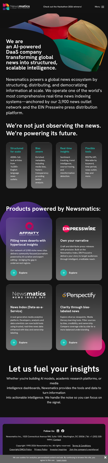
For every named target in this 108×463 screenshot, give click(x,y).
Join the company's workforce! (84, 449)
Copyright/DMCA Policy (20, 449)
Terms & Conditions (81, 445)
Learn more (62, 460)
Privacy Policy (40, 449)
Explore (23, 272)
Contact (57, 439)
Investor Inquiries (58, 449)
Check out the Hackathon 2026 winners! (62, 6)
